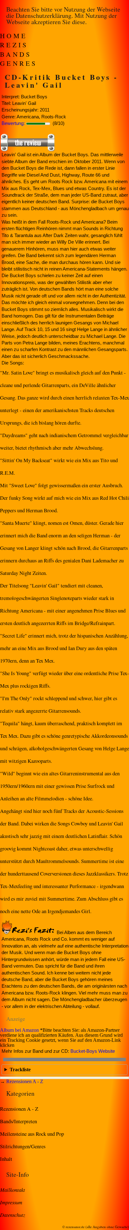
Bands (16, 54)
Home (13, 35)
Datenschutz (12, 1214)
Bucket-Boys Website (92, 1051)
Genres (19, 63)
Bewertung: (13, 123)
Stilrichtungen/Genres (22, 1146)
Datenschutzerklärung (43, 15)
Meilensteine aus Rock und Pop (32, 1133)
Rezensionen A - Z (24, 1081)
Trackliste (20, 1069)
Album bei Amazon (19, 1030)
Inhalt (6, 1158)
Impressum (11, 1202)
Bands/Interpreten (18, 1121)
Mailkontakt (12, 1189)
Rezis (14, 44)
